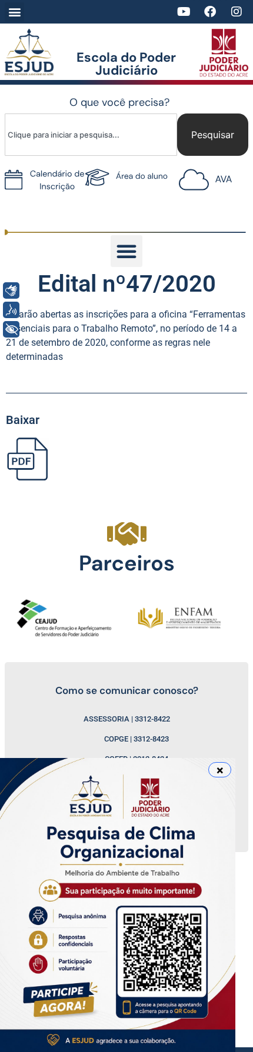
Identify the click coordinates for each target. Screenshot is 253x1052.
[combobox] (91, 134)
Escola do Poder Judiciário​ (126, 64)
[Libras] (11, 290)
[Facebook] (210, 12)
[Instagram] (236, 12)
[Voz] (11, 310)
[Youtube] (183, 12)
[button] (14, 12)
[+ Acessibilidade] (11, 329)
